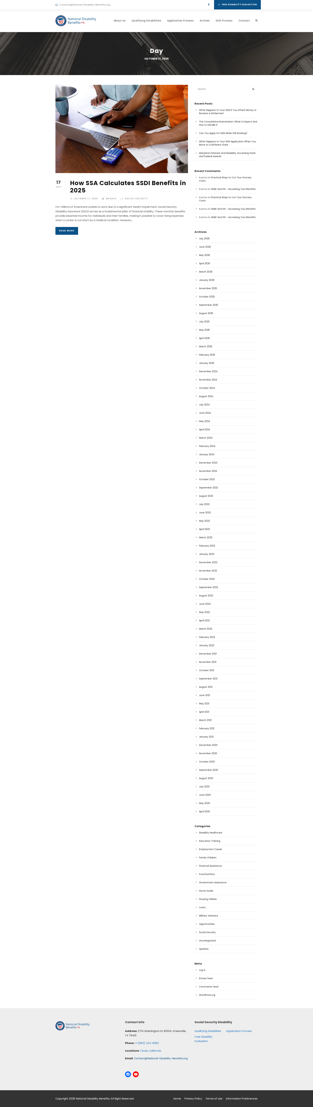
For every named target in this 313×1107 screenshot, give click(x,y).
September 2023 (208, 487)
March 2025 (205, 346)
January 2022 (206, 645)
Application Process (180, 20)
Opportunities (207, 924)
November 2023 (208, 471)
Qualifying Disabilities (146, 20)
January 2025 (206, 363)
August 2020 (206, 778)
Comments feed (208, 986)
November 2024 (208, 379)
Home (177, 1098)
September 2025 (208, 305)
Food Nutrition (207, 874)
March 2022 (205, 628)
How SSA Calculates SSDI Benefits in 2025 (128, 186)
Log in (202, 970)
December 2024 (208, 371)
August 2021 (205, 687)
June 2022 (205, 604)
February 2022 (207, 637)
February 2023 (207, 545)
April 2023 (204, 529)
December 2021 (208, 653)
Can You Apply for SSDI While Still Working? (223, 133)
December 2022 (208, 562)
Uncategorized (207, 940)
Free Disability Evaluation (239, 4)
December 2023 (208, 462)
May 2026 (204, 255)
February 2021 (206, 728)
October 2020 (207, 761)
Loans (202, 907)
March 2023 (205, 537)
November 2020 (208, 753)
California (155, 1051)
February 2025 (207, 354)
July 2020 (204, 786)
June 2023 (205, 512)
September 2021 (208, 678)
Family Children (207, 857)
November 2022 (208, 570)
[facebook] (208, 4)
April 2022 (204, 620)
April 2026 (204, 263)
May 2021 (204, 703)
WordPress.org (207, 995)
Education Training (209, 841)
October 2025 (207, 296)
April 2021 (204, 711)
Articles (205, 20)
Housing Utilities (208, 899)
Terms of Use (213, 1098)
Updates (204, 949)
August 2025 (206, 313)
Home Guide (206, 890)
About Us (120, 20)
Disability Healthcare (210, 832)
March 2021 (205, 720)
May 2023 (204, 520)
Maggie (111, 198)
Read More (66, 230)
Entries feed (206, 978)
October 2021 (206, 670)
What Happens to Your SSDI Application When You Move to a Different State (227, 143)
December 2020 (208, 745)
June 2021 (204, 695)
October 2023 (207, 479)
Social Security (136, 198)
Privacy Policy (193, 1098)
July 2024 (204, 404)
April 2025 (204, 338)
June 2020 (205, 795)
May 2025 (204, 329)
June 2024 (205, 413)
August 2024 (206, 396)
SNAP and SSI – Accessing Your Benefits (233, 189)
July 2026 (204, 238)
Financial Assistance (210, 865)
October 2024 (207, 388)
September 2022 (208, 587)
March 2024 (206, 437)
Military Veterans (208, 915)
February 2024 (207, 446)
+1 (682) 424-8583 (147, 1043)
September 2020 (208, 770)
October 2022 (207, 579)
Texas (144, 1051)
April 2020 (204, 811)
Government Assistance (213, 882)
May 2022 (204, 612)
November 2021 (207, 662)
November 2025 (208, 288)
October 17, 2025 (86, 198)
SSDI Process (224, 20)
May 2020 (204, 803)
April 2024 (204, 429)
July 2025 (204, 321)
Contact (244, 20)
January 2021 (206, 736)
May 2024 (204, 421)
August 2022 (206, 595)
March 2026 (205, 271)
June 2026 (205, 246)
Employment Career (210, 849)
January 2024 (207, 454)
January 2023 (206, 554)
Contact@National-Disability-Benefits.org (84, 4)
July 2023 (204, 504)
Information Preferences (242, 1098)
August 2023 (206, 496)
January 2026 (206, 280)
